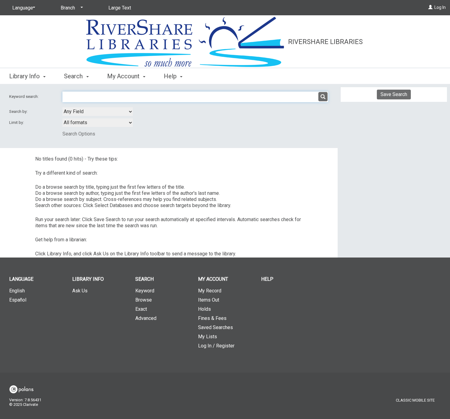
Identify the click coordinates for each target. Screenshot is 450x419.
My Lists (207, 336)
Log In (440, 7)
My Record (209, 291)
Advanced (145, 318)
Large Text (119, 8)
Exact (141, 309)
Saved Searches (215, 327)
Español (17, 300)
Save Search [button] (394, 94)
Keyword (144, 291)
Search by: (18, 111)
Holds (204, 309)
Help (267, 279)
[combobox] (97, 111)
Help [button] (171, 76)
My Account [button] (124, 76)
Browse (143, 300)
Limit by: (17, 122)
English (17, 291)
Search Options (78, 134)
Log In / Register (216, 346)
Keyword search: (24, 96)
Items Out (208, 300)
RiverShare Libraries (325, 42)
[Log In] (430, 7)
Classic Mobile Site (415, 400)
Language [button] (21, 279)
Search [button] (74, 76)
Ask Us (80, 291)
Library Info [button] (25, 76)
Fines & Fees (212, 318)
